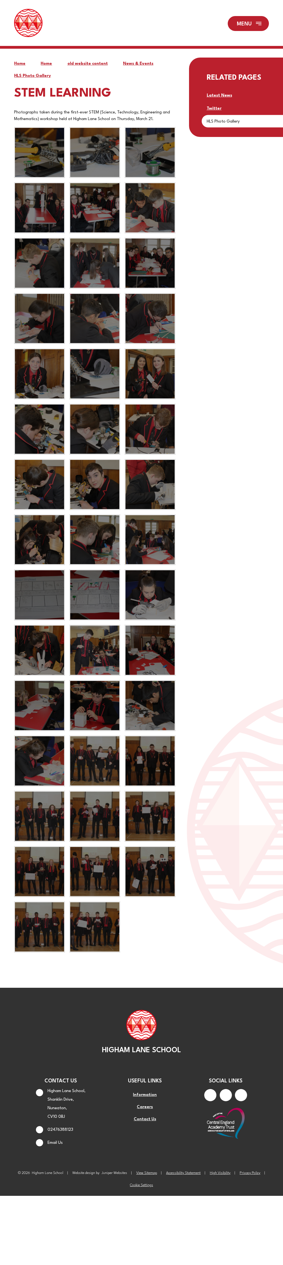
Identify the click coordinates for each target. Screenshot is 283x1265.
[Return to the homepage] (28, 23)
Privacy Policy (250, 1173)
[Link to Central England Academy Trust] (225, 1124)
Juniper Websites (114, 1173)
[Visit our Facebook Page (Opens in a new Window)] (210, 1095)
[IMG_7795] (94, 650)
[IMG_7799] (94, 705)
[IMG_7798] (39, 705)
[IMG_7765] (39, 318)
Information (145, 1095)
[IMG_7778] (39, 429)
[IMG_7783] (94, 484)
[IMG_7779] (94, 429)
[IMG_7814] (150, 816)
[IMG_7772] (94, 373)
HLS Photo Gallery (32, 76)
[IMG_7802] (39, 761)
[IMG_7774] (150, 373)
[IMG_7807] (39, 816)
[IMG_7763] (150, 263)
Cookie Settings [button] (141, 1185)
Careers (145, 1107)
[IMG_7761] (94, 263)
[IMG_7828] (150, 871)
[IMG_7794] (39, 650)
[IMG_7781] (39, 484)
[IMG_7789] (94, 539)
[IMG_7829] (39, 927)
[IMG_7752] (94, 152)
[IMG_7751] (39, 152)
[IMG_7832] (94, 927)
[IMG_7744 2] (39, 207)
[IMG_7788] (39, 539)
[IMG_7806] (150, 761)
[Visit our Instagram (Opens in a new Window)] (226, 1095)
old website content (87, 64)
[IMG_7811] (94, 816)
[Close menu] (248, 23)
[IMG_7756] (94, 207)
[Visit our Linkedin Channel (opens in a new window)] (241, 1095)
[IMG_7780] (150, 429)
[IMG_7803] (94, 761)
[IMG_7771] (39, 373)
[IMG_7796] (150, 650)
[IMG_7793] (150, 594)
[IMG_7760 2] (39, 263)
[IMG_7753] (150, 152)
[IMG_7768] (150, 318)
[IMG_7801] (150, 705)
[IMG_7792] (94, 594)
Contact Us (145, 1119)
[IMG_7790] (150, 539)
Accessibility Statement (183, 1173)
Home (19, 64)
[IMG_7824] (94, 871)
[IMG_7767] (94, 318)
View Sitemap (146, 1173)
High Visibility (220, 1173)
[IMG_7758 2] (150, 207)
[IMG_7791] (39, 594)
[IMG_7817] (39, 871)
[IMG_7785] (150, 484)
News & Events (138, 64)
